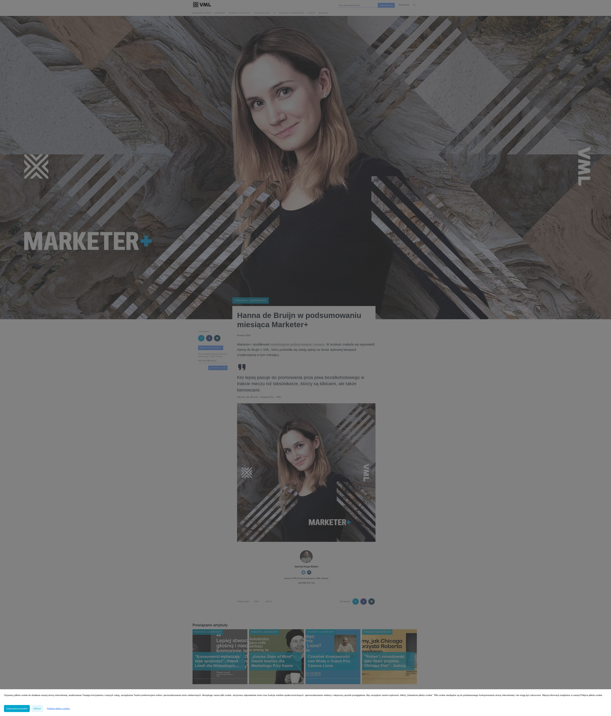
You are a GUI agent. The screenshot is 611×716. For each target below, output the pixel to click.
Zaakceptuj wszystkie (17, 708)
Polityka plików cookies (58, 708)
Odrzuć (37, 708)
